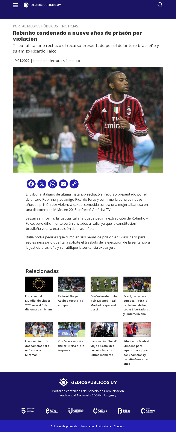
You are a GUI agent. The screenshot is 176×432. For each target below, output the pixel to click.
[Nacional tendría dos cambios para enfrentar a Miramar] (39, 329)
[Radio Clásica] (100, 411)
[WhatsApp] (52, 185)
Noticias (70, 26)
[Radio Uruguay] (76, 411)
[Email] (63, 185)
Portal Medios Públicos (35, 26)
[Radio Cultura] (148, 411)
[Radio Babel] (124, 411)
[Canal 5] (28, 411)
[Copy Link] (74, 185)
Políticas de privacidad (65, 426)
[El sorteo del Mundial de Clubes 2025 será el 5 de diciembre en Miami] (39, 284)
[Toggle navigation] (16, 5)
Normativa (87, 426)
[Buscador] (160, 4)
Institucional (104, 426)
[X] (41, 185)
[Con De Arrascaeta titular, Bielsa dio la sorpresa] (72, 329)
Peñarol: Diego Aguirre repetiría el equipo (71, 300)
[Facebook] (31, 185)
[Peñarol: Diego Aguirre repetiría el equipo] (72, 284)
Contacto (119, 426)
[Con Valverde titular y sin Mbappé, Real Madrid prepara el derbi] (104, 284)
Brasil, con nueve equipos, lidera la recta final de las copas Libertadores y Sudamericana (136, 305)
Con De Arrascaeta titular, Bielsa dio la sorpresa (71, 345)
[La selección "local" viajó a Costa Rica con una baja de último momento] (104, 329)
